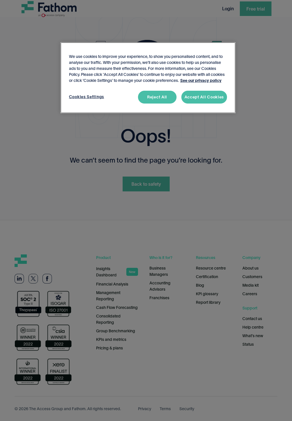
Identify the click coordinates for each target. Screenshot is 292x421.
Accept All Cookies (204, 97)
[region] (148, 78)
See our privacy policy (201, 80)
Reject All (157, 97)
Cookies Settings (86, 96)
